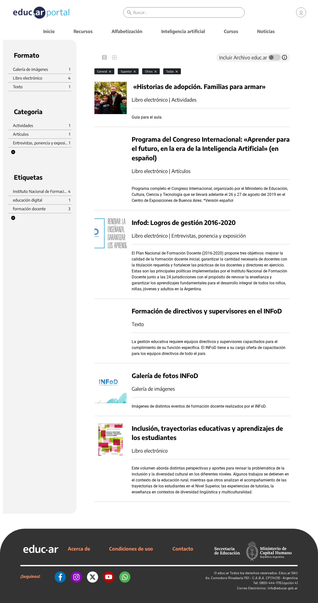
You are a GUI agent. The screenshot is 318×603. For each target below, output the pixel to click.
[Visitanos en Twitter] (92, 576)
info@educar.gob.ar (283, 588)
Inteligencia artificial (183, 31)
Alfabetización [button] (127, 31)
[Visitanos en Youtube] (108, 576)
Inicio (49, 31)
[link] (301, 12)
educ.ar (223, 573)
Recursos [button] (83, 31)
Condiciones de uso (131, 549)
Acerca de (79, 549)
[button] (13, 152)
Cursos (231, 31)
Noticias (266, 31)
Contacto (182, 549)
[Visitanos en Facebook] (60, 576)
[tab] (104, 57)
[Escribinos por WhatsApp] (124, 576)
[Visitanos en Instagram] (76, 576)
